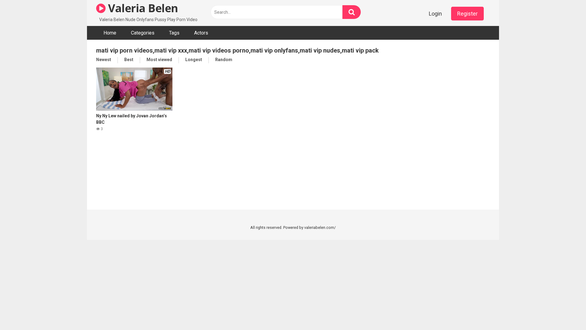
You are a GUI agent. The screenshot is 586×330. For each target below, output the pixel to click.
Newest (103, 59)
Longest (193, 59)
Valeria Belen (142, 8)
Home (109, 33)
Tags (174, 33)
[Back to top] (565, 311)
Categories (142, 33)
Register (467, 13)
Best (128, 59)
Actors (201, 33)
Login (435, 13)
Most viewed (159, 59)
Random (223, 59)
